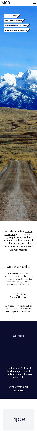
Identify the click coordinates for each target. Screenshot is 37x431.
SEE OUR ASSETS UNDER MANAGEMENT (18, 388)
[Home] (5, 2)
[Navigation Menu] (34, 2)
